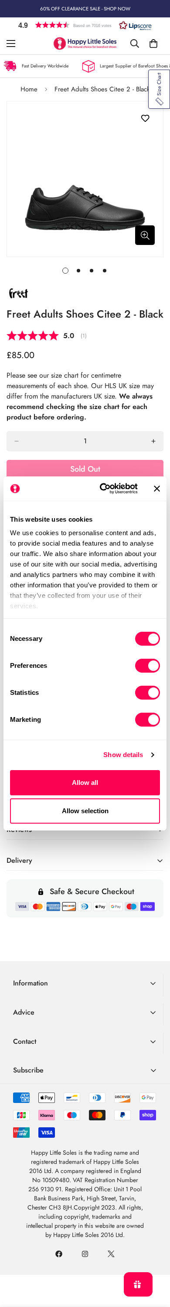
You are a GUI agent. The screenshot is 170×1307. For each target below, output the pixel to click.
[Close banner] (157, 489)
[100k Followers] (85, 1253)
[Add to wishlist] (145, 118)
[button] (85, 25)
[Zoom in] (145, 235)
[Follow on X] (111, 1253)
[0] (153, 44)
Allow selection (85, 810)
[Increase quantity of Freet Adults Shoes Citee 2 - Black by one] (153, 441)
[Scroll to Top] (154, 1261)
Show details (123, 754)
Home (28, 89)
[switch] (147, 666)
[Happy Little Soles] (85, 43)
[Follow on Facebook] (58, 1253)
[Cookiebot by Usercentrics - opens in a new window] (103, 488)
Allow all (85, 782)
